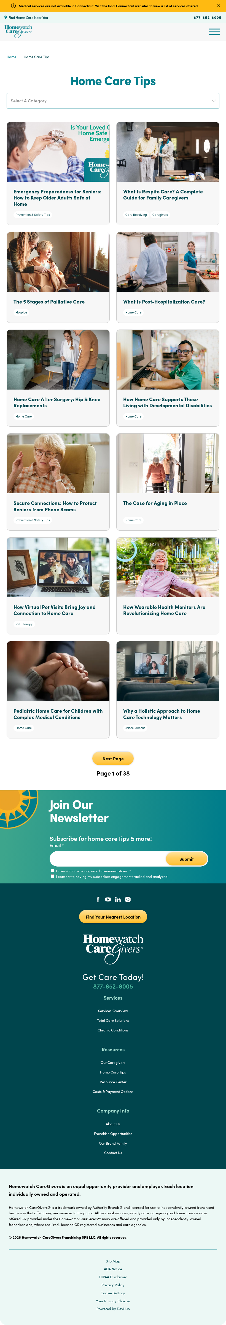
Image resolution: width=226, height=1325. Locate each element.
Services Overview (113, 1010)
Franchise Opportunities (113, 1133)
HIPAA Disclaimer (113, 1276)
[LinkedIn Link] (118, 900)
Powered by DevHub (113, 1308)
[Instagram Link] (128, 900)
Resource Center (113, 1081)
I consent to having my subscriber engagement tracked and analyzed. (111, 876)
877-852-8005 (208, 17)
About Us (113, 1123)
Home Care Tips (113, 1072)
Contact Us (113, 1152)
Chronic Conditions (113, 1030)
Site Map (113, 1261)
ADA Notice (113, 1268)
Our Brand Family (113, 1143)
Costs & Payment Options (113, 1091)
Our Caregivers (113, 1062)
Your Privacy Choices (113, 1300)
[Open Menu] (214, 31)
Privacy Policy (113, 1284)
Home (11, 56)
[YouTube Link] (108, 900)
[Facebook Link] (98, 900)
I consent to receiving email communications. (93, 870)
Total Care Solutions (113, 1020)
